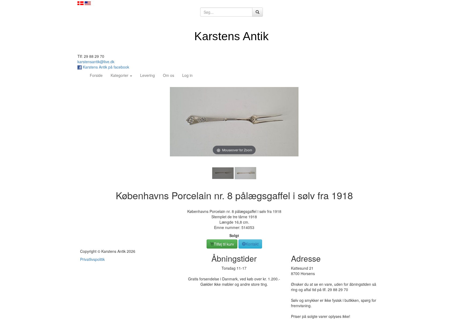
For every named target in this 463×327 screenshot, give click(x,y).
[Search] (257, 12)
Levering (147, 75)
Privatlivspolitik (92, 259)
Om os (168, 75)
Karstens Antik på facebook (105, 67)
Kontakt (252, 244)
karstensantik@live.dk (95, 61)
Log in (187, 75)
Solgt (234, 235)
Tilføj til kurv (224, 244)
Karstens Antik (231, 36)
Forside (98, 75)
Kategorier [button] (120, 75)
